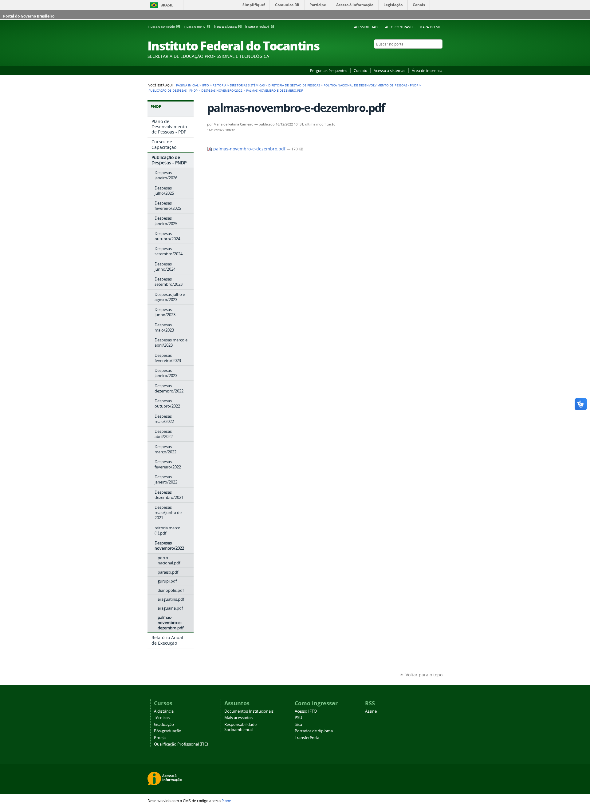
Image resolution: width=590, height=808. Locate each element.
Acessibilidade (367, 27)
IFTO (205, 85)
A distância (164, 711)
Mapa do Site (430, 27)
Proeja (160, 737)
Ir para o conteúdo (163, 26)
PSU (298, 717)
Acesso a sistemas (389, 70)
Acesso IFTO (306, 711)
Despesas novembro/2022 (221, 90)
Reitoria (219, 85)
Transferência (307, 737)
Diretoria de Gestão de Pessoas (294, 85)
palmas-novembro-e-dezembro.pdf (249, 149)
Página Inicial (187, 85)
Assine (371, 711)
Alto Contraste (399, 27)
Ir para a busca (227, 26)
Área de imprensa (427, 70)
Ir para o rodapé (259, 26)
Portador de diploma (314, 731)
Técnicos (162, 717)
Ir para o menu (196, 26)
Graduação (164, 724)
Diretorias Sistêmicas (247, 85)
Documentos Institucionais (248, 711)
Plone (226, 800)
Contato (360, 70)
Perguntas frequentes (328, 70)
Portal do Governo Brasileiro (28, 16)
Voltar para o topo (424, 675)
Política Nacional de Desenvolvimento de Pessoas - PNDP (371, 85)
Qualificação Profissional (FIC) (181, 744)
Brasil (166, 5)
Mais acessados (238, 717)
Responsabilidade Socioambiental (240, 727)
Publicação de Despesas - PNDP (173, 90)
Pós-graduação (167, 731)
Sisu (298, 724)
